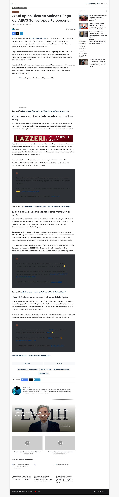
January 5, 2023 (56, 282)
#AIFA (49, 332)
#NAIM (51, 330)
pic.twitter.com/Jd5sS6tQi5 (26, 277)
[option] (43, 415)
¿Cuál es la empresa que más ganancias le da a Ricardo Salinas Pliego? (46, 206)
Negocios (18, 410)
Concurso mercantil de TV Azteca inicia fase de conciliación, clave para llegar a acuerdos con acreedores (43, 478)
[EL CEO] (13, 3)
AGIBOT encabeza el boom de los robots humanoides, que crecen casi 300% (97, 41)
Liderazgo (15, 12)
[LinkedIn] (21, 33)
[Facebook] (14, 33)
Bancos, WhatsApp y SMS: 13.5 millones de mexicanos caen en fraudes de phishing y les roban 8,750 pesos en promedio (97, 63)
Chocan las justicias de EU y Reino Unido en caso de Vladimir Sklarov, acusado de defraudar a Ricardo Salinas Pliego (64, 479)
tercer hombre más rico (38, 38)
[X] (17, 33)
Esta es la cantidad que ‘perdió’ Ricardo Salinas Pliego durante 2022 (45, 111)
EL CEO (38, 491)
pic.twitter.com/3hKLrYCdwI (26, 340)
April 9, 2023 (55, 196)
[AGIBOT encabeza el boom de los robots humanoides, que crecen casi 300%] (83, 48)
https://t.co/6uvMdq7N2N (30, 191)
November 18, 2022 (57, 346)
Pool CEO (17, 29)
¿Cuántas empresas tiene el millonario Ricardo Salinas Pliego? (44, 292)
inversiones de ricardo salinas (28, 369)
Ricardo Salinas (46, 369)
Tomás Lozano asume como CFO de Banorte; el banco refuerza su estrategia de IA (30, 416)
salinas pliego (44, 373)
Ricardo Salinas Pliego (62, 369)
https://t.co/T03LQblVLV (59, 274)
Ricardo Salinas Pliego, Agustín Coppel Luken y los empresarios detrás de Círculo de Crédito (21, 477)
